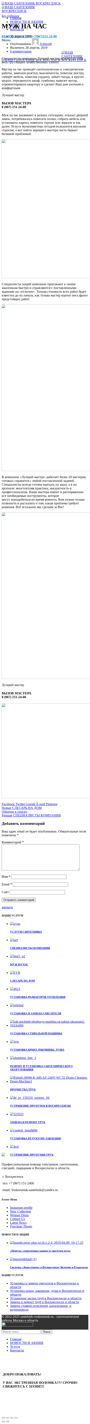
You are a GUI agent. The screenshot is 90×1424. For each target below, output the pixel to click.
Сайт (5, 892)
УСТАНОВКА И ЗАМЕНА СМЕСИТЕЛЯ (35, 1013)
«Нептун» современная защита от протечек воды (40, 1250)
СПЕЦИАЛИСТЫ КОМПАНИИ (30, 948)
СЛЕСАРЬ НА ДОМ (22, 980)
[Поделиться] (7, 1417)
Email (7, 884)
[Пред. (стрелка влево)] (3, 1421)
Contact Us (17, 1219)
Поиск (46, 1331)
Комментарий (13, 842)
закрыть (7, 907)
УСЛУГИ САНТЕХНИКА (26, 931)
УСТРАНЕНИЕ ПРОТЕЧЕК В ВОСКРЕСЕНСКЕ (40, 1105)
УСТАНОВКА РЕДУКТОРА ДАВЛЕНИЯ (35, 1138)
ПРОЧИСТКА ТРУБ (23, 1089)
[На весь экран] (11, 1417)
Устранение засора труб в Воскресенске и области (46, 1298)
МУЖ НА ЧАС (19, 964)
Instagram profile (21, 1207)
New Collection (20, 1211)
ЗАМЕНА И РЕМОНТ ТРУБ (27, 1122)
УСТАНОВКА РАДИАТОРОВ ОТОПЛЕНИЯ (37, 997)
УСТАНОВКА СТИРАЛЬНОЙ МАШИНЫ (36, 1033)
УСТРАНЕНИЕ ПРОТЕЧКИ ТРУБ (32, 1154)
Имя (6, 876)
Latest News (18, 1222)
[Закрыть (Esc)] (3, 1417)
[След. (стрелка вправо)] (7, 1421)
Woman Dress (19, 1215)
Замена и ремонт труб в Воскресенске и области (44, 1302)
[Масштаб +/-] (16, 1417)
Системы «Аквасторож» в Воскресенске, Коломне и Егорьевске (49, 1267)
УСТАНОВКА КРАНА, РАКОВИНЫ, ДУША (37, 1049)
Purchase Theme (21, 1226)
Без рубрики (10, 16)
